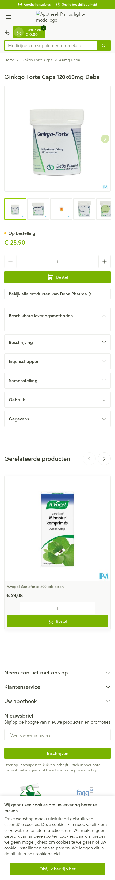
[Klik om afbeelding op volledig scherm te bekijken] (57, 138)
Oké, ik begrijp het (57, 869)
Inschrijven (57, 753)
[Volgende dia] (104, 458)
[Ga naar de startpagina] (63, 17)
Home (9, 59)
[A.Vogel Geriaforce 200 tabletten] (57, 528)
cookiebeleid (47, 853)
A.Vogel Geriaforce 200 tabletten (35, 586)
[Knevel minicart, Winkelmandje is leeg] (19, 32)
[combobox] (50, 45)
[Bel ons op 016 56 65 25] (7, 32)
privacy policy (85, 770)
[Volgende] (105, 139)
